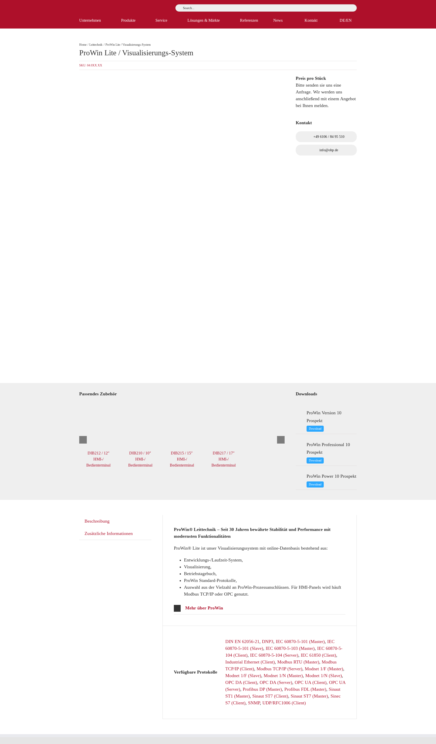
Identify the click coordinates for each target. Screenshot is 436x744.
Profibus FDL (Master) (305, 689)
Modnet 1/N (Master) (283, 675)
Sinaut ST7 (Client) (270, 696)
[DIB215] (155, 226)
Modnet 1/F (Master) (324, 668)
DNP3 (267, 641)
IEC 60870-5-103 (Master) (290, 648)
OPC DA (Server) (276, 682)
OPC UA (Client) (310, 682)
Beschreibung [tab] (97, 521)
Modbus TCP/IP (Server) (279, 668)
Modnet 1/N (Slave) (323, 675)
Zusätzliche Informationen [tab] (109, 533)
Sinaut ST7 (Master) (309, 696)
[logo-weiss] (94, 6)
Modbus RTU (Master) (298, 661)
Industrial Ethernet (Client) (250, 661)
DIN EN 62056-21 (242, 641)
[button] (259, 608)
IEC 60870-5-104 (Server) (274, 655)
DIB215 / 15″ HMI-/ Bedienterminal (182, 459)
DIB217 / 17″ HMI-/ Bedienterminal (223, 459)
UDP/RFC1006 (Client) (284, 702)
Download (315, 428)
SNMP (254, 702)
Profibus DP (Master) (262, 689)
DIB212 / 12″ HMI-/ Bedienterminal (98, 459)
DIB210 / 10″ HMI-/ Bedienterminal (140, 459)
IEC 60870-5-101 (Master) (300, 641)
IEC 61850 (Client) (318, 655)
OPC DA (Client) (241, 682)
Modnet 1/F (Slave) (243, 675)
